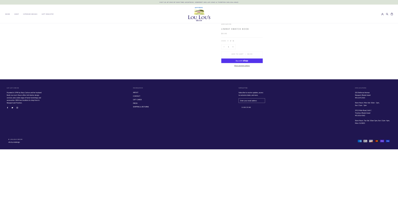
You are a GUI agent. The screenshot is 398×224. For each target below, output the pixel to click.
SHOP (16, 14)
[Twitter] (230, 40)
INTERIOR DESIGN (30, 14)
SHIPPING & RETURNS (141, 107)
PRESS (135, 103)
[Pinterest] (233, 40)
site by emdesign (14, 142)
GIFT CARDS (137, 99)
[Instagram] (17, 107)
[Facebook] (228, 40)
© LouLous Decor (15, 139)
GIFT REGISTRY (48, 14)
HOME (7, 14)
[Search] (387, 14)
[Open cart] (392, 14)
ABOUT (135, 92)
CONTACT (136, 96)
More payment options (242, 65)
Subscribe (246, 107)
